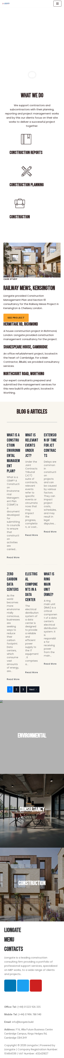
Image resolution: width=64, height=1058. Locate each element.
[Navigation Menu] (57, 4)
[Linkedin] (10, 986)
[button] (32, 998)
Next (32, 689)
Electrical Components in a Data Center (31, 587)
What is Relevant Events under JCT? (31, 445)
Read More (13, 557)
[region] (32, 43)
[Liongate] (6, 3)
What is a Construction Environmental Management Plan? (13, 453)
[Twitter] (23, 986)
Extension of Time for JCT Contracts (50, 445)
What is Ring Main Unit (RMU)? (49, 584)
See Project (16, 317)
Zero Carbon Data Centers (13, 582)
